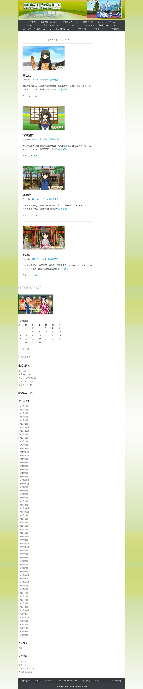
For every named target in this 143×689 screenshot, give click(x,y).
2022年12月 (23, 508)
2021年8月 (23, 554)
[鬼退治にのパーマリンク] (57, 118)
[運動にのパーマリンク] (57, 178)
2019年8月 (23, 624)
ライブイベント (82, 29)
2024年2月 (23, 473)
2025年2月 (23, 445)
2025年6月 (23, 438)
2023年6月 (23, 494)
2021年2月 (23, 568)
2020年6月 (23, 596)
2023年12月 (23, 480)
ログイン (22, 661)
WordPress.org (25, 672)
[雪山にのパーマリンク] (57, 58)
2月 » (28, 349)
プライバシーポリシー (67, 680)
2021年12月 (23, 543)
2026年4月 (23, 413)
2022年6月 (23, 526)
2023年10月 (23, 484)
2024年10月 (23, 455)
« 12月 (21, 349)
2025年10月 (23, 431)
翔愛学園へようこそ (49, 22)
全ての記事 (115, 29)
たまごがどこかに (26, 381)
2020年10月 (23, 582)
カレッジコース (69, 25)
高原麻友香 (54, 80)
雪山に (27, 75)
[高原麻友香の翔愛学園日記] (71, 10)
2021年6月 (23, 561)
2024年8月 (23, 459)
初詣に (27, 254)
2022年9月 (23, 515)
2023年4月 (23, 498)
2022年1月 (23, 540)
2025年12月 (23, 427)
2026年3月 (23, 417)
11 (53, 332)
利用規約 (26, 680)
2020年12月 (23, 575)
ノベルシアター (88, 25)
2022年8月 (23, 519)
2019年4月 (23, 635)
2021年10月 (23, 547)
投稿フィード (24, 665)
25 (53, 339)
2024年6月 (23, 466)
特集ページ (88, 22)
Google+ (32, 288)
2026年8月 (23, 406)
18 (53, 335)
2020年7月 (23, 593)
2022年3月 (23, 533)
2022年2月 (23, 536)
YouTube (38, 288)
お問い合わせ (115, 680)
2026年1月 (23, 424)
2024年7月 (23, 462)
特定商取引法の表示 (43, 680)
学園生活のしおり (70, 22)
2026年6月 (23, 410)
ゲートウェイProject (60, 29)
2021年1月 (23, 571)
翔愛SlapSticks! (107, 25)
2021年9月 (23, 550)
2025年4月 (23, 441)
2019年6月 (23, 631)
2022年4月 (23, 529)
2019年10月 (23, 617)
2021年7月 (23, 558)
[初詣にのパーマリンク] (57, 237)
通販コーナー (99, 29)
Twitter (26, 288)
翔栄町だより (33, 25)
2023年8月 (23, 487)
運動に (27, 194)
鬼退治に (28, 135)
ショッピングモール (106, 22)
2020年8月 (23, 589)
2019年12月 (23, 610)
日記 (35, 96)
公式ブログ (99, 680)
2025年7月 (23, 434)
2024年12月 (23, 452)
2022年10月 (23, 512)
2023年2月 (23, 501)
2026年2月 (23, 420)
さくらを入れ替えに (27, 378)
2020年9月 (23, 586)
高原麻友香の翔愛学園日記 (42, 5)
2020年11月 (23, 579)
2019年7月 (23, 628)
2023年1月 (23, 505)
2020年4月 (23, 600)
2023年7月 (23, 491)
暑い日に (22, 371)
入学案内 (32, 22)
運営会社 (86, 680)
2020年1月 (23, 607)
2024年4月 (23, 469)
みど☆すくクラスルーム (34, 29)
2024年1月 (23, 476)
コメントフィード (26, 668)
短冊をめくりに (25, 374)
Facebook (20, 288)
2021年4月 (23, 564)
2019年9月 (23, 621)
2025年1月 (23, 448)
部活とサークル (51, 25)
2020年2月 (23, 603)
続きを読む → (64, 89)
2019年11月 (23, 614)
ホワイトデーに (25, 385)
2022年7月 (23, 522)
